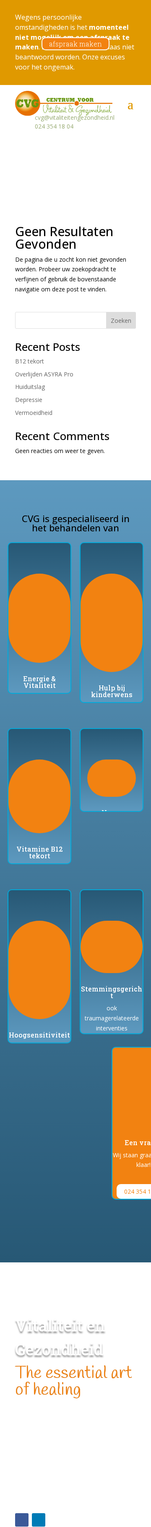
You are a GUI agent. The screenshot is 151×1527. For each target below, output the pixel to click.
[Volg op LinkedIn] (38, 1520)
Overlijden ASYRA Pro (44, 374)
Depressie (28, 400)
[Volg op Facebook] (22, 1520)
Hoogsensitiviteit (39, 1034)
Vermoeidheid (33, 413)
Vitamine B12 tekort (39, 852)
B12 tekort (29, 361)
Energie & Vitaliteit (39, 682)
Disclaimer (29, 1485)
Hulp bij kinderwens (112, 691)
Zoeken (121, 320)
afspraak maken (75, 43)
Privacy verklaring (38, 1495)
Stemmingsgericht (111, 992)
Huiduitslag (30, 387)
